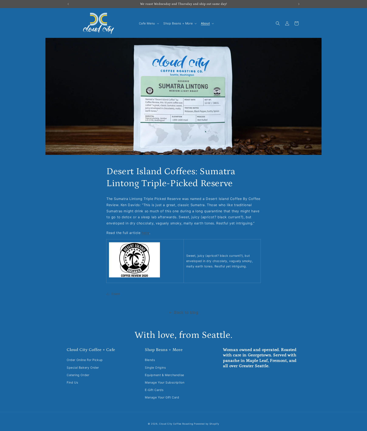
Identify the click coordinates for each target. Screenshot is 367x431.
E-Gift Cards (154, 390)
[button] (148, 23)
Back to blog (186, 312)
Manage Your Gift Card (162, 397)
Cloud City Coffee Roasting (176, 423)
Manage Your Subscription (164, 382)
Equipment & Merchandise (164, 375)
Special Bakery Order (83, 367)
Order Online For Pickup (85, 360)
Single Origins (155, 367)
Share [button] (115, 293)
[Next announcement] (298, 4)
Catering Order (78, 375)
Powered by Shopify (206, 423)
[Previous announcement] (68, 4)
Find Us (72, 382)
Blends (150, 360)
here (145, 233)
